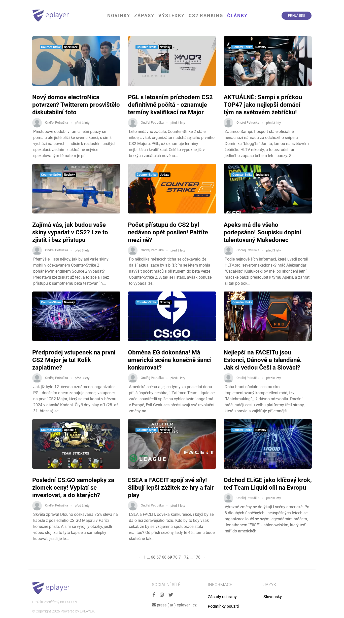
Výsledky (171, 15)
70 (175, 557)
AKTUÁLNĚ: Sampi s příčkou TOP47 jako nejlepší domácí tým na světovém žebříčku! (263, 105)
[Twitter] (171, 595)
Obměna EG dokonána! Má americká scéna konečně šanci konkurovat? (170, 360)
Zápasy (144, 15)
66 (153, 557)
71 (181, 557)
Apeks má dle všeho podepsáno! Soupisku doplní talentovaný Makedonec (262, 232)
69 (169, 557)
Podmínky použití (223, 606)
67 (158, 557)
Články (237, 15)
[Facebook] (154, 595)
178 (197, 557)
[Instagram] (162, 595)
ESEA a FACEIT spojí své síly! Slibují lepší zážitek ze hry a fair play (171, 488)
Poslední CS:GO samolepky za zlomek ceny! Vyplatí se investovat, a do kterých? (73, 488)
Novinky (118, 15)
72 (186, 557)
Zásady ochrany (222, 596)
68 (164, 557)
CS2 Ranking (206, 15)
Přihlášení (296, 15)
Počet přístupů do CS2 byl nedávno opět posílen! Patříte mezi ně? (168, 232)
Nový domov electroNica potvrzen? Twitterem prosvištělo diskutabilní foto (76, 105)
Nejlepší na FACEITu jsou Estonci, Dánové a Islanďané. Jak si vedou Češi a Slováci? (263, 360)
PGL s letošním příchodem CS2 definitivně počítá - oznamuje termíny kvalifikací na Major (170, 105)
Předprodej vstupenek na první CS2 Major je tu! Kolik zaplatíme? (74, 360)
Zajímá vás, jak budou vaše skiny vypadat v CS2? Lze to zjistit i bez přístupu (70, 232)
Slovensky (272, 596)
